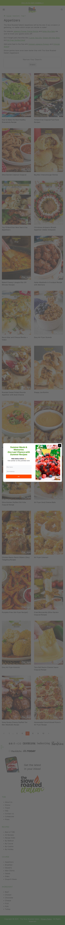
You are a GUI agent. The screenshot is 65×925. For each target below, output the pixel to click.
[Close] (59, 445)
